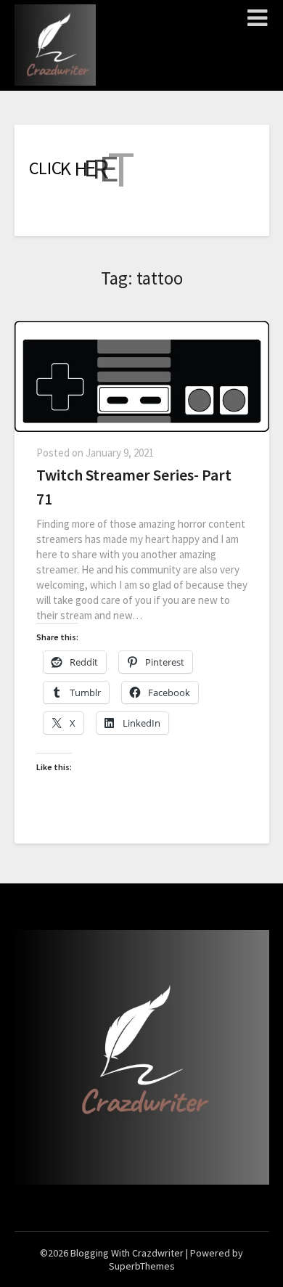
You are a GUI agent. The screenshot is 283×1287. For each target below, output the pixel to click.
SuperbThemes (142, 1265)
